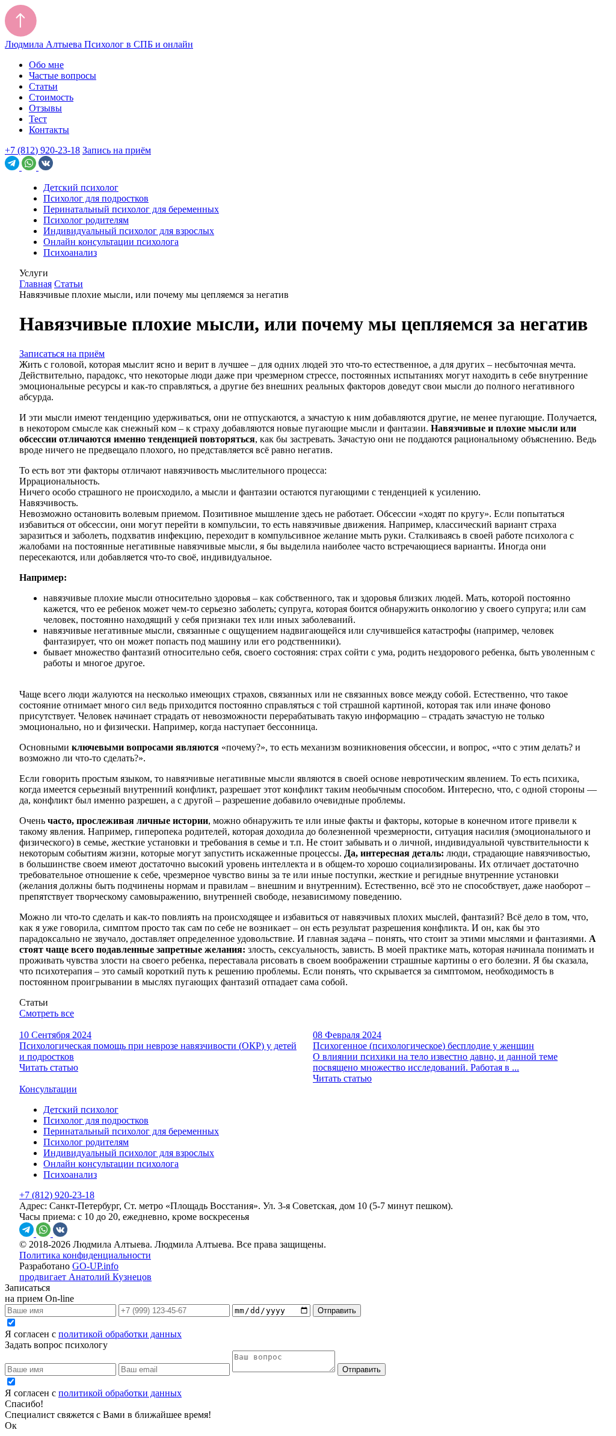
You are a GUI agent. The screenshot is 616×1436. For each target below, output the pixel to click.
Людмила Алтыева (99, 44)
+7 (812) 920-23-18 (42, 150)
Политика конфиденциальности (85, 1255)
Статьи (43, 86)
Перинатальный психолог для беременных (131, 209)
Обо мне (46, 65)
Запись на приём (116, 150)
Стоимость (51, 97)
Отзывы (45, 108)
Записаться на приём (62, 353)
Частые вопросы (62, 75)
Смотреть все (46, 1013)
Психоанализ (70, 252)
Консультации (48, 1089)
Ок (11, 1425)
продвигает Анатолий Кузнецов (85, 1277)
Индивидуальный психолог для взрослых (128, 231)
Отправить (337, 1310)
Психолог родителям (86, 220)
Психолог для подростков (96, 198)
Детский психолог (81, 187)
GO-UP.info (95, 1266)
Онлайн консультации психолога (111, 242)
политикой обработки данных (120, 1334)
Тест (38, 119)
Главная (35, 284)
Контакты (49, 130)
